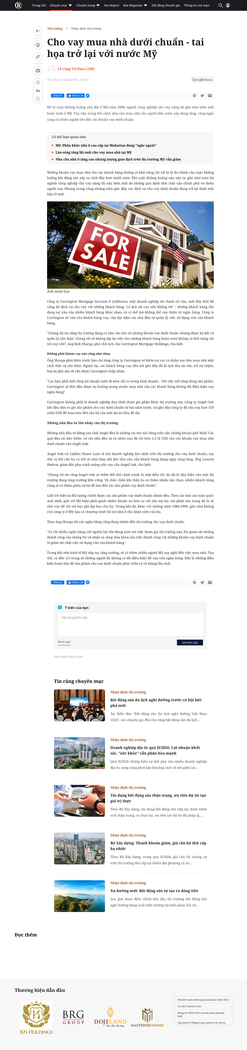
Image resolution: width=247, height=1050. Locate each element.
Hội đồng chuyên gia (166, 5)
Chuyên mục (58, 5)
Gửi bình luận (190, 642)
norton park (208, 1012)
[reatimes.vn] (18, 5)
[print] (37, 70)
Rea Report (111, 5)
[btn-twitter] (202, 95)
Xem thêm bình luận (68, 657)
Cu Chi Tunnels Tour (189, 1006)
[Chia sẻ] (37, 45)
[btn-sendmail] (210, 95)
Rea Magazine (132, 5)
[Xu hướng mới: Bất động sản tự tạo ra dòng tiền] (79, 896)
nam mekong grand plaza (202, 999)
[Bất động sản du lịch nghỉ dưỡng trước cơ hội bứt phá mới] (79, 705)
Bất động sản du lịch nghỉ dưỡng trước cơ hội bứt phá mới (156, 702)
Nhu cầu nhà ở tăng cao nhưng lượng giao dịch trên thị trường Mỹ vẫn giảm (118, 159)
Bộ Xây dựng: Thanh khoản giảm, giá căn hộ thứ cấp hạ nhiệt (158, 845)
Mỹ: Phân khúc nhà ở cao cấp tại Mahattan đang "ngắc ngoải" (106, 145)
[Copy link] (37, 56)
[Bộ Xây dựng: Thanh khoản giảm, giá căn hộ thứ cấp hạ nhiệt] (79, 848)
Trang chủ (39, 5)
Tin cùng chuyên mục (79, 681)
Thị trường (55, 28)
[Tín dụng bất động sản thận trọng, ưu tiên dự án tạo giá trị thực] (79, 801)
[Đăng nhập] (227, 7)
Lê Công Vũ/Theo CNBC (76, 69)
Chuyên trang (85, 5)
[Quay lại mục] (37, 31)
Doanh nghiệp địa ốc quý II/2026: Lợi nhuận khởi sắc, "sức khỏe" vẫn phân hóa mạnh (155, 750)
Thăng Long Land (201, 1022)
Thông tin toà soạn (197, 5)
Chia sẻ (58, 95)
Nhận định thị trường (86, 28)
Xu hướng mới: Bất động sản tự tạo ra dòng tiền (154, 890)
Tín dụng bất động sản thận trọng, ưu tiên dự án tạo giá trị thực (158, 798)
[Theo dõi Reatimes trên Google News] (202, 80)
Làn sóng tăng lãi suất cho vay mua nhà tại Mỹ (94, 152)
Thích (77, 95)
